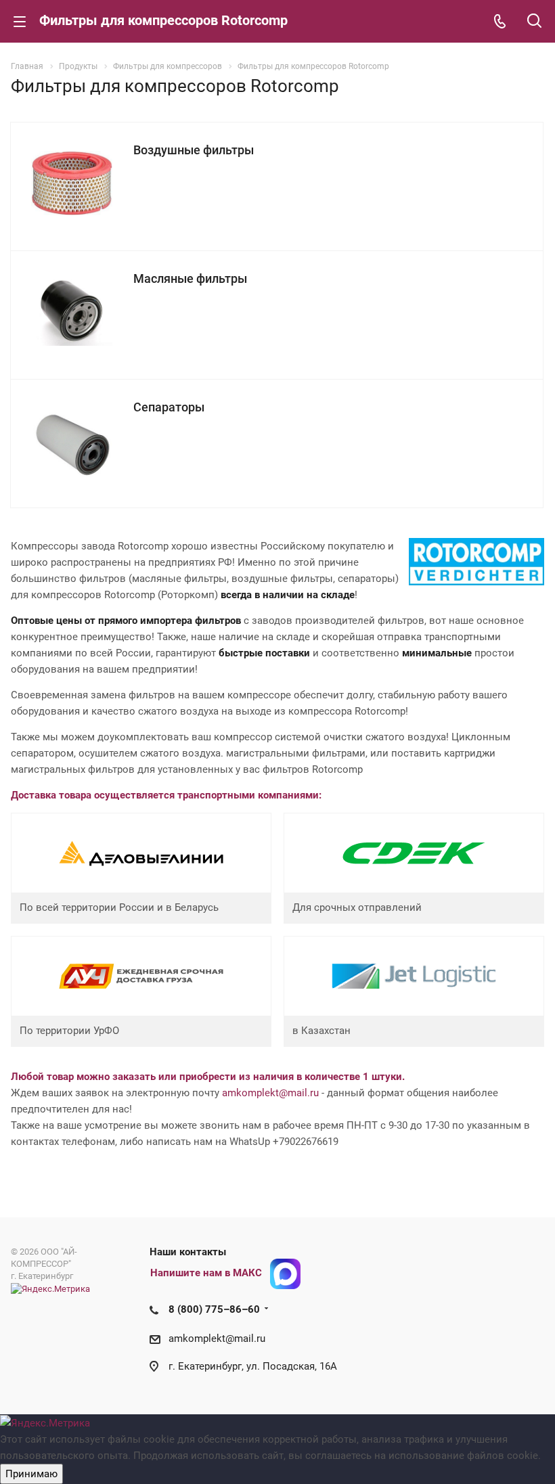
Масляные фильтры (190, 278)
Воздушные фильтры (193, 150)
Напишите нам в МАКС (206, 1273)
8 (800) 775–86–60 (214, 1309)
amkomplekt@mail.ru (270, 1093)
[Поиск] (534, 22)
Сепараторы (168, 407)
